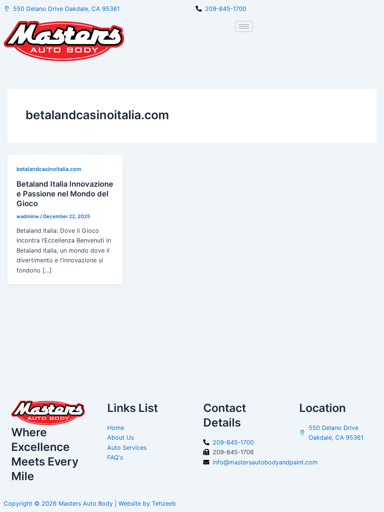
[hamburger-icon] (244, 26)
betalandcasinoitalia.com (48, 169)
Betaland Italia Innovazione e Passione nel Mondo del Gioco (64, 194)
